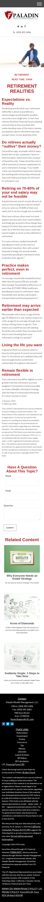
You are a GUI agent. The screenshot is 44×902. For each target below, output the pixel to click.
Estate (22, 739)
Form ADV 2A (26, 892)
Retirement (22, 732)
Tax (22, 745)
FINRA (13, 852)
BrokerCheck (28, 772)
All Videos (22, 758)
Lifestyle (22, 751)
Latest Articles (22, 754)
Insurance (22, 742)
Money (22, 748)
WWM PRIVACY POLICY (25, 888)
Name (8, 476)
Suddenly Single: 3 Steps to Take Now (22, 675)
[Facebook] (25, 26)
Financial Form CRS (15, 764)
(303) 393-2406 (23, 32)
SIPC (19, 852)
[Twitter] (18, 26)
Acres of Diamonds (22, 623)
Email (8, 490)
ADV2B (19, 895)
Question (8, 505)
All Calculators (22, 761)
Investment (22, 736)
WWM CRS (7, 888)
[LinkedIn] (22, 26)
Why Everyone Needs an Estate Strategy (22, 577)
